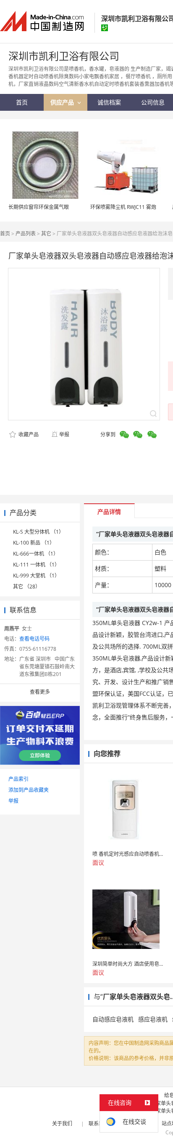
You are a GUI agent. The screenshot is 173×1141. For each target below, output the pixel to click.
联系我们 (99, 1123)
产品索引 (18, 779)
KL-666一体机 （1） (35, 553)
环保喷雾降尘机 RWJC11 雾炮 (123, 207)
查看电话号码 (34, 638)
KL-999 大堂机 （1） (36, 575)
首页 (5, 233)
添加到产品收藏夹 (28, 790)
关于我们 (62, 1123)
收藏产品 (28, 434)
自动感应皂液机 (113, 1019)
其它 (46, 233)
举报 (64, 434)
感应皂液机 (153, 1019)
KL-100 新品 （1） (34, 542)
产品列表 (26, 233)
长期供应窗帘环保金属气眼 (38, 207)
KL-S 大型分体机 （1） (38, 531)
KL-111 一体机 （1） (36, 564)
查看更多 (40, 691)
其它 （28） (26, 586)
